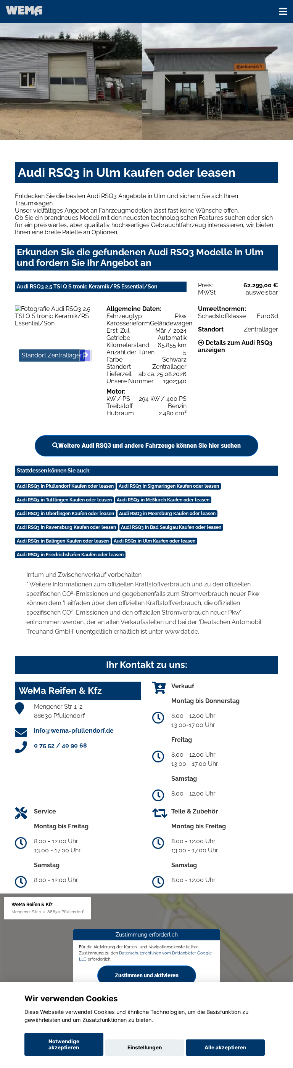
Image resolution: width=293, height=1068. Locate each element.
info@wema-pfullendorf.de (74, 730)
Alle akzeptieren (225, 1047)
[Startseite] (24, 10)
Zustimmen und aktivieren (147, 975)
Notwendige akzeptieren (63, 1044)
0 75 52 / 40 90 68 (60, 745)
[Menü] (283, 11)
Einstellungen (144, 1047)
